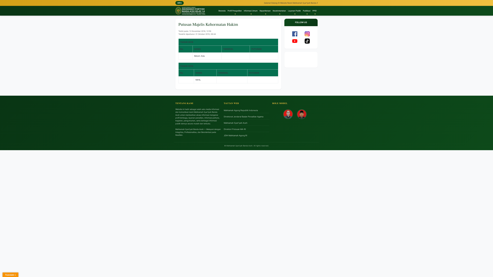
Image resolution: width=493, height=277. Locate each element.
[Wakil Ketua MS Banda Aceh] (302, 114)
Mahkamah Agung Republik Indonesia (241, 110)
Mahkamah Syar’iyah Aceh (235, 123)
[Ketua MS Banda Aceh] (288, 114)
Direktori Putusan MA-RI (235, 129)
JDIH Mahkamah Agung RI (235, 135)
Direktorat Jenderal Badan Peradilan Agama (243, 116)
